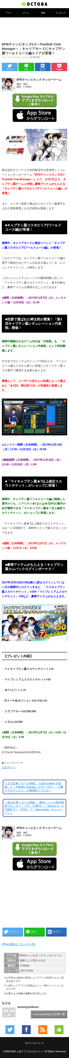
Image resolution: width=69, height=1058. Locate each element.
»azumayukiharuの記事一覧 (49, 1014)
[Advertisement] (34, 29)
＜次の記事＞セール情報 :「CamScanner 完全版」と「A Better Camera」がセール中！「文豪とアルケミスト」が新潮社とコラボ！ (34, 787)
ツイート (9, 69)
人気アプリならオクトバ (30, 1051)
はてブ (42, 69)
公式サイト (9, 767)
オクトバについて (34, 1043)
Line (26, 69)
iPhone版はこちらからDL (19, 944)
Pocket (59, 69)
